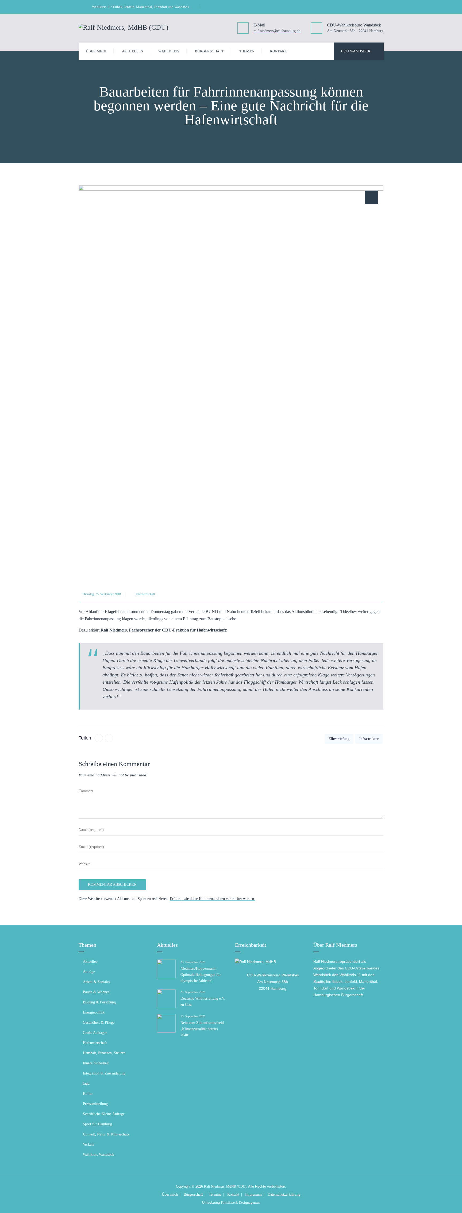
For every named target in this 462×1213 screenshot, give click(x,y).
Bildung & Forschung (99, 1002)
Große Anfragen (95, 1033)
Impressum (253, 1194)
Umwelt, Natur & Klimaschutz (106, 1134)
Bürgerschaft (209, 51)
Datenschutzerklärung (284, 1194)
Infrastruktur (369, 739)
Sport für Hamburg (97, 1124)
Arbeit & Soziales (96, 982)
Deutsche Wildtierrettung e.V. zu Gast (202, 1001)
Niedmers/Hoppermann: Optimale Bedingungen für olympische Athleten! (200, 974)
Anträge (89, 972)
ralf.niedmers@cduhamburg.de (276, 31)
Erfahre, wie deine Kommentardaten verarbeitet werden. (212, 899)
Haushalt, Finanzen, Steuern (104, 1053)
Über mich (96, 51)
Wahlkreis (168, 51)
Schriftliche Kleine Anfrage (104, 1114)
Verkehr (89, 1144)
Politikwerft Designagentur (240, 1202)
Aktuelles (132, 51)
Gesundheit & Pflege (98, 1023)
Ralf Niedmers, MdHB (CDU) (225, 1186)
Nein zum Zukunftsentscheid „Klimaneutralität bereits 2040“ (202, 1029)
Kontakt (278, 51)
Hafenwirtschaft (144, 594)
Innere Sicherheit (96, 1063)
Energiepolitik (94, 1012)
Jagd (86, 1083)
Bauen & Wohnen (96, 992)
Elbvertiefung (339, 739)
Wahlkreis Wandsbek (98, 1155)
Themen (247, 51)
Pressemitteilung (95, 1104)
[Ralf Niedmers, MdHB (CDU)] (123, 27)
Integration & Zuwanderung (104, 1073)
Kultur (88, 1094)
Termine (215, 1194)
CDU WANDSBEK (356, 51)
